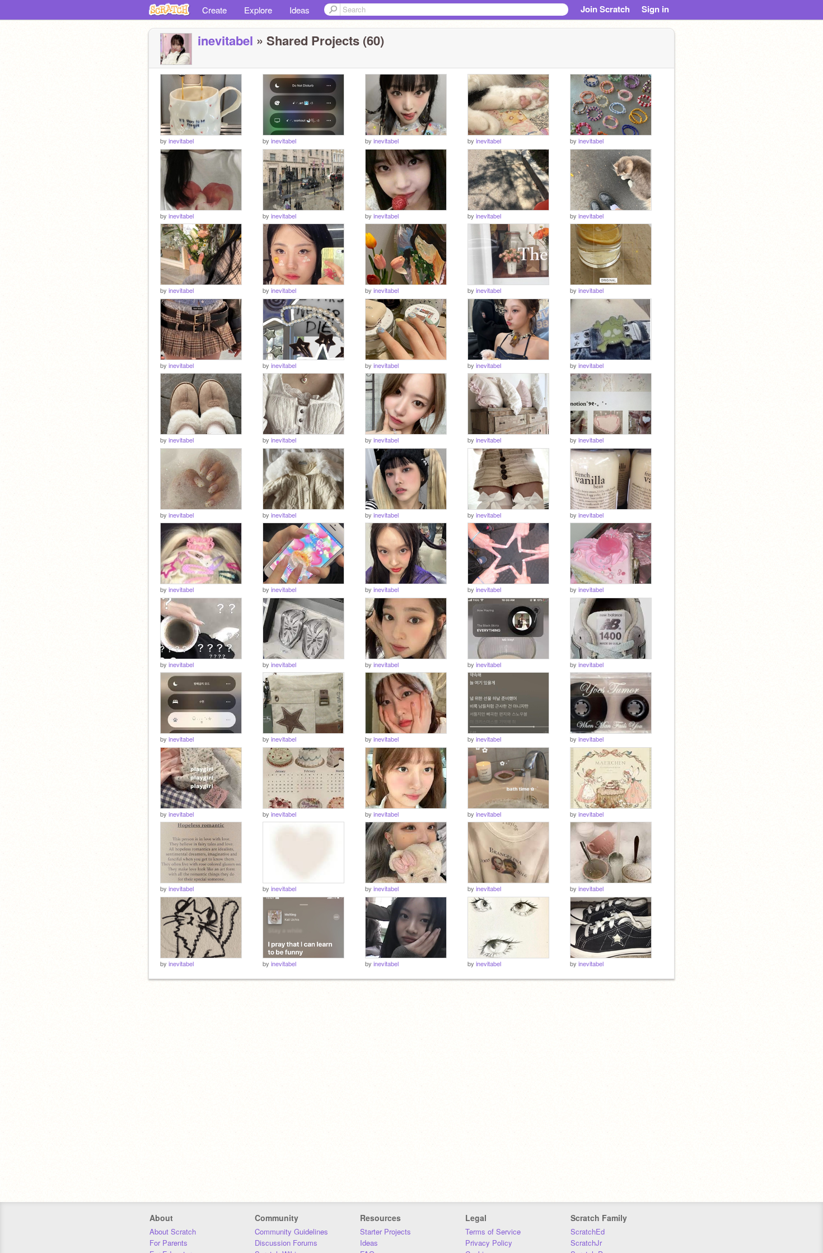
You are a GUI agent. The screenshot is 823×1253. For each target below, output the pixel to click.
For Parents (168, 1242)
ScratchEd (588, 1231)
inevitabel (225, 40)
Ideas (299, 10)
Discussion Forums (286, 1242)
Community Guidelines (291, 1231)
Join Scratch (605, 9)
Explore (258, 10)
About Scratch (172, 1231)
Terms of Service (493, 1231)
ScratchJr (586, 1242)
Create (214, 10)
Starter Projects (385, 1231)
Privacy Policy (488, 1242)
